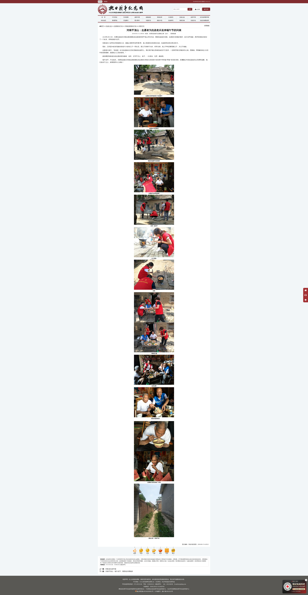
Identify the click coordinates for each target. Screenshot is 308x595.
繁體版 (105, 1)
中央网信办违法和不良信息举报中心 (156, 589)
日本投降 (125, 17)
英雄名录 (159, 17)
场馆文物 (182, 20)
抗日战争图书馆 (204, 17)
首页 (102, 26)
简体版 (100, 1)
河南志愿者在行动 (130, 26)
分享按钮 (206, 25)
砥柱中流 (159, 20)
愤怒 (167, 553)
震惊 (160, 553)
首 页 (103, 17)
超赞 (134, 553)
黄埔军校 (114, 20)
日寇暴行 (125, 20)
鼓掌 (141, 553)
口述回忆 (170, 17)
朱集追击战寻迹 (111, 569)
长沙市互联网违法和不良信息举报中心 (178, 589)
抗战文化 (193, 20)
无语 (147, 553)
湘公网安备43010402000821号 (145, 591)
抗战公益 (182, 17)
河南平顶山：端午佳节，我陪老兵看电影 (119, 571)
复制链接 (173, 33)
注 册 (198, 9)
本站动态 (103, 20)
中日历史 (114, 17)
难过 (173, 553)
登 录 (206, 9)
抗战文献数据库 (204, 20)
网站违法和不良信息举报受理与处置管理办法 (131, 589)
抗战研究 (170, 20)
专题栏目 (148, 20)
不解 (154, 553)
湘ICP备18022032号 (167, 591)
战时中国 (137, 17)
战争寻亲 (193, 17)
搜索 (190, 9)
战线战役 (148, 17)
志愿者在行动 (118, 26)
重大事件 (137, 20)
